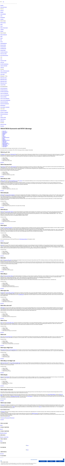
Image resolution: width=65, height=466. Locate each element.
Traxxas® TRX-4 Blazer (9, 275)
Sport (3, 135)
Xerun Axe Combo (3, 53)
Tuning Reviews (3, 119)
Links (1, 15)
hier (9, 416)
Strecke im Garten (3, 124)
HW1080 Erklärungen (4, 89)
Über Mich (2, 122)
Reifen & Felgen (3, 20)
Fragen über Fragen (3, 7)
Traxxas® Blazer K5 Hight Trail (15, 362)
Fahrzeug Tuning (3, 117)
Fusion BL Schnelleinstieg (4, 103)
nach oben (2, 162)
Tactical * (4, 136)
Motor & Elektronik (3, 34)
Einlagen (1, 31)
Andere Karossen (5, 145)
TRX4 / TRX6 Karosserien (4, 70)
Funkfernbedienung (3, 43)
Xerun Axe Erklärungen (4, 93)
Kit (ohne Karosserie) (5, 137)
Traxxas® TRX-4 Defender (10, 194)
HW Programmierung (3, 86)
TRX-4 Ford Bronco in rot (13, 180)
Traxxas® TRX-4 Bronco (9, 211)
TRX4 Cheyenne (13, 166)
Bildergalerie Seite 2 (3, 79)
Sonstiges (1, 19)
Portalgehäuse (2, 17)
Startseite (1, 5)
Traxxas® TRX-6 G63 (8, 336)
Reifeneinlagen (2, 105)
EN (3, 1)
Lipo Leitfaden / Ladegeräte (4, 107)
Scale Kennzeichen (3, 110)
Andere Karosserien (3, 72)
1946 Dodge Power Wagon (15, 396)
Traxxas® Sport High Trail (12, 349)
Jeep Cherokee (29, 396)
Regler (1, 38)
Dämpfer (1, 12)
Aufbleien (2, 29)
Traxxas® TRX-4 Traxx (10, 322)
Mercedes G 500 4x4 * (6, 140)
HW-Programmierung (3, 88)
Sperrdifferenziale (3, 48)
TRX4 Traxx (4, 141)
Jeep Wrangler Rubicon (51, 394)
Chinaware (2, 67)
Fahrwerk (2, 8)
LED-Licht (2, 62)
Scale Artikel (2, 74)
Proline (13, 406)
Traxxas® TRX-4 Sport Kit (9, 292)
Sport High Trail (5, 142)
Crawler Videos (2, 84)
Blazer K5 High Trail (5, 143)
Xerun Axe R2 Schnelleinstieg (5, 100)
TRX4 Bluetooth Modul (23, 239)
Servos (1, 41)
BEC (1, 39)
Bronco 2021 (4, 132)
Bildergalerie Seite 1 (3, 77)
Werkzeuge (2, 120)
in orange (20, 180)
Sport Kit (3, 139)
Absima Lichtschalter (3, 65)
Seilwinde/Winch (3, 46)
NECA (40, 406)
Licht (1, 57)
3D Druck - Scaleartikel (4, 112)
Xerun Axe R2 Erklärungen (4, 98)
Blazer (3, 138)
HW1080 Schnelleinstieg (4, 91)
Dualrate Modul (2, 50)
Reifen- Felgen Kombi (4, 27)
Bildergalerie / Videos (3, 76)
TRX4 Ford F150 (13, 154)
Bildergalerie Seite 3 (3, 81)
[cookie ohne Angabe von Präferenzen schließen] (63, 459)
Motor (1, 36)
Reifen (1, 24)
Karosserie (2, 69)
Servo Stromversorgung (4, 55)
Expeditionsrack (21, 294)
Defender (3, 133)
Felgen (1, 26)
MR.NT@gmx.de (35, 413)
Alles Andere (2, 108)
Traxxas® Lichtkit (3, 60)
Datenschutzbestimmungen (34, 459)
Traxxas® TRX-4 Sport (8, 227)
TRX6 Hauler (4, 144)
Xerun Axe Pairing (3, 96)
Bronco (3, 134)
